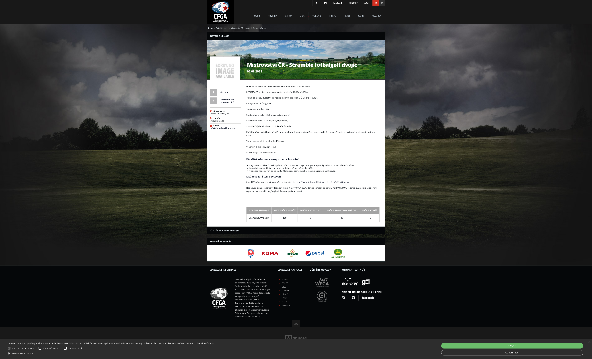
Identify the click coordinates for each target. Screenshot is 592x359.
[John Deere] (338, 253)
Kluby (361, 15)
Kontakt (353, 3)
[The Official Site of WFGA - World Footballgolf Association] (322, 289)
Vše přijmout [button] (512, 346)
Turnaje (316, 15)
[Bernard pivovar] (292, 253)
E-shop (288, 15)
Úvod (257, 15)
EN (382, 3)
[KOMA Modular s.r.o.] (270, 253)
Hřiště (332, 15)
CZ (375, 3)
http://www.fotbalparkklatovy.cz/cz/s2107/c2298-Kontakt (323, 182)
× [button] (589, 342)
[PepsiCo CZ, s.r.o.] (315, 253)
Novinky (272, 15)
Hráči (347, 15)
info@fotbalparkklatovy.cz (223, 128)
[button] (111, 353)
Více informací (207, 343)
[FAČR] (250, 253)
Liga (302, 15)
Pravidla (376, 15)
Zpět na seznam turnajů (226, 230)
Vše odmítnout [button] (512, 353)
